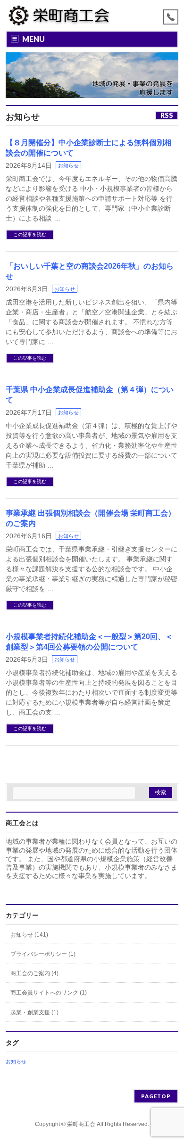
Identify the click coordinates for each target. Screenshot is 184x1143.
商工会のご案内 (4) (34, 973)
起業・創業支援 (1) (34, 1012)
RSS (166, 115)
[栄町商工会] (59, 15)
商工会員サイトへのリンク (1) (48, 992)
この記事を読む (29, 234)
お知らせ (68, 165)
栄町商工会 (81, 1124)
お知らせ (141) (29, 934)
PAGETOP (156, 1096)
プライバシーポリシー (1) (42, 954)
